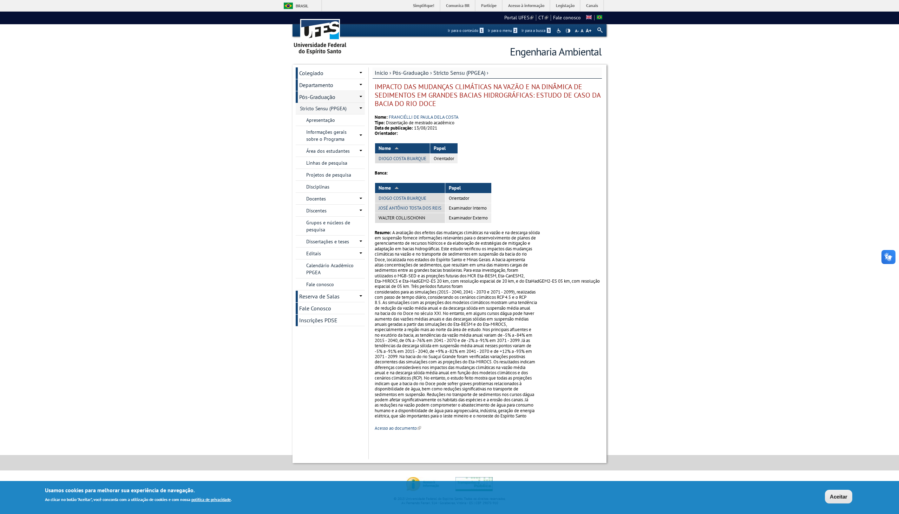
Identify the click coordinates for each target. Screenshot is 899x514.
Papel (440, 148)
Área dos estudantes (328, 151)
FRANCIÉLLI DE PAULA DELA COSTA (424, 117)
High (567, 30)
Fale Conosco (315, 308)
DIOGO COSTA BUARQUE (402, 159)
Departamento (316, 84)
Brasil (302, 5)
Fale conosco (567, 17)
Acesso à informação (526, 5)
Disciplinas (317, 187)
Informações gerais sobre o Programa (326, 135)
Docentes (316, 199)
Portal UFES (518, 17)
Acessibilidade (559, 30)
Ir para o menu (502, 30)
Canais (592, 5)
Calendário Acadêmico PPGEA (330, 269)
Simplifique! (423, 5)
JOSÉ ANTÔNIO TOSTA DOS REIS (410, 208)
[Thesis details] (589, 17)
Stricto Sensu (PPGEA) (459, 72)
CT (543, 17)
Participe (489, 5)
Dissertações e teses (327, 241)
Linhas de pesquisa (326, 163)
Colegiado (311, 73)
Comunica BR (458, 5)
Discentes (316, 210)
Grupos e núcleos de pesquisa (328, 226)
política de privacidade (211, 499)
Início (381, 72)
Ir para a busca (535, 30)
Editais (313, 253)
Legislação (565, 5)
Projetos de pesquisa (328, 175)
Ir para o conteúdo (465, 30)
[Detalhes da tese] (599, 17)
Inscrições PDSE (318, 320)
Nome (385, 148)
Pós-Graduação (411, 72)
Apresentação (320, 120)
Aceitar (838, 497)
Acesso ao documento (398, 428)
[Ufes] (320, 34)
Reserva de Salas (319, 296)
